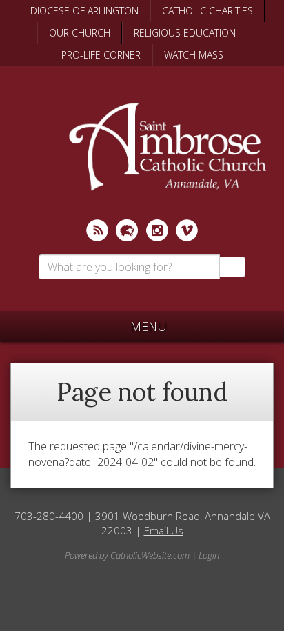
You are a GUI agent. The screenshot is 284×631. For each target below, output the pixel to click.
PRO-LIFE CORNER (101, 54)
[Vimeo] (187, 230)
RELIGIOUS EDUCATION (185, 32)
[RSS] (97, 230)
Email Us (163, 530)
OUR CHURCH (79, 32)
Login (209, 555)
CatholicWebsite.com (150, 555)
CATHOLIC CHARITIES (207, 10)
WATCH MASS (193, 54)
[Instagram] (157, 230)
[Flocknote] (127, 230)
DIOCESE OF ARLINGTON (84, 10)
